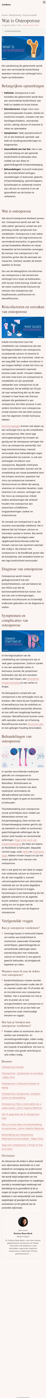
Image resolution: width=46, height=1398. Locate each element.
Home (4, 15)
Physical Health (30, 15)
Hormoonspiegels (11, 426)
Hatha (26, 851)
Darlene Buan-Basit (31, 25)
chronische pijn (35, 724)
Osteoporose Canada (13, 1066)
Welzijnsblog (15, 15)
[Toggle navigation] (44, 4)
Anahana (6, 4)
